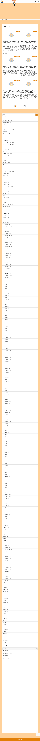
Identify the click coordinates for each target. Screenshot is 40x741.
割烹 (6, 160)
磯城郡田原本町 (8, 494)
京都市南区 (7, 368)
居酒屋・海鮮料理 (8, 149)
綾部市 (6, 383)
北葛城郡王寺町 (8, 498)
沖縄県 (6, 629)
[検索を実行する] (36, 115)
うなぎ (6, 164)
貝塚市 (6, 335)
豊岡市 (6, 472)
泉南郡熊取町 (8, 337)
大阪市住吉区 (8, 244)
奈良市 (7, 483)
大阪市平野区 (8, 251)
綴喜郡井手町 (8, 399)
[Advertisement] (20, 11)
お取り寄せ (7, 206)
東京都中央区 (8, 545)
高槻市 (7, 286)
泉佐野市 (7, 339)
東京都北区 (7, 547)
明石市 (7, 452)
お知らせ (6, 640)
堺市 (6, 321)
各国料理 (6, 182)
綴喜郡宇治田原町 (8, 401)
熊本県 (6, 622)
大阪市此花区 (8, 266)
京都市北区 (7, 366)
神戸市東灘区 (8, 419)
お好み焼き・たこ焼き (9, 171)
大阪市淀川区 (8, 273)
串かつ (6, 175)
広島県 (6, 600)
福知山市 (7, 377)
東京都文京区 (8, 562)
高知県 (6, 613)
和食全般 (7, 124)
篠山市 (6, 467)
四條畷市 (7, 306)
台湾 (5, 631)
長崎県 (6, 618)
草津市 (6, 509)
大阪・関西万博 (7, 122)
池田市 (7, 288)
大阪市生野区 (8, 248)
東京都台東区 (8, 551)
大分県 (6, 620)
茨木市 (7, 284)
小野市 (6, 441)
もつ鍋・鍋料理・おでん (9, 155)
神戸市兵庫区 (8, 421)
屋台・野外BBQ (7, 184)
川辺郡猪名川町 (8, 476)
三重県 (6, 525)
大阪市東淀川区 (8, 275)
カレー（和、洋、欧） (9, 142)
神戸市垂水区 (8, 425)
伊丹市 (7, 434)
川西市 (7, 436)
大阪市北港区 (8, 277)
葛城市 (6, 492)
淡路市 (6, 454)
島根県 (6, 604)
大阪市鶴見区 (8, 264)
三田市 (6, 445)
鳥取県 (6, 602)
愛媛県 (6, 611)
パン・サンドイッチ (8, 186)
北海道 (6, 529)
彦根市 (6, 507)
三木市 (6, 443)
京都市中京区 (8, 352)
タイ (5, 635)
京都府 (6, 346)
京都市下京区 (8, 350)
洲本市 (6, 456)
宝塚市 (7, 430)
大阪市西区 (8, 231)
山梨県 (6, 591)
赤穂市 (6, 474)
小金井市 (7, 580)
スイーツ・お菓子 (8, 191)
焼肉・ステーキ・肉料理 (9, 153)
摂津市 (7, 293)
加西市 (6, 450)
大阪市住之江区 (8, 242)
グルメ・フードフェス (8, 208)
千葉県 (6, 540)
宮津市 (6, 390)
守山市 (6, 520)
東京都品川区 (8, 556)
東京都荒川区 (8, 576)
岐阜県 (6, 593)
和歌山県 (6, 527)
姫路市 (7, 461)
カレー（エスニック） (9, 144)
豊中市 (7, 279)
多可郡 (6, 478)
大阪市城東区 (8, 262)
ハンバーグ (7, 166)
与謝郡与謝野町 (8, 394)
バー (5, 195)
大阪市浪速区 (8, 237)
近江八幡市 (7, 514)
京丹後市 (7, 392)
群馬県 (6, 538)
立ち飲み (6, 151)
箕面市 (7, 290)
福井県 (6, 587)
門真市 (7, 295)
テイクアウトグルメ (8, 204)
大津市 (7, 505)
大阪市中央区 (8, 226)
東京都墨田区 (8, 578)
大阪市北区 (8, 224)
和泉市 (6, 328)
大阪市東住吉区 (8, 246)
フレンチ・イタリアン (9, 129)
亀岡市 (6, 379)
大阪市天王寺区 (8, 233)
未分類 (6, 642)
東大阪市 (7, 310)
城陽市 (6, 388)
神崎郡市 (7, 465)
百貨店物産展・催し (8, 197)
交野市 (6, 304)
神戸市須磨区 (8, 423)
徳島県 (6, 607)
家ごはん (6, 217)
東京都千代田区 (8, 549)
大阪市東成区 (8, 253)
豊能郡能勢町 (8, 341)
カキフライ (7, 162)
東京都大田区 (8, 560)
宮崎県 (6, 624)
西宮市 (7, 432)
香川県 (6, 609)
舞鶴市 (7, 381)
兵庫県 (6, 405)
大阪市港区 (7, 257)
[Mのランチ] (2, 1)
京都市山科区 (8, 370)
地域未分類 (7, 638)
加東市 (6, 463)
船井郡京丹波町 (8, 403)
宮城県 (6, 536)
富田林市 (7, 326)
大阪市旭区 (7, 268)
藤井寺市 (7, 317)
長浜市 (6, 516)
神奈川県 (6, 582)
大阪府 (6, 222)
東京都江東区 (8, 571)
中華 (6, 131)
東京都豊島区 (8, 558)
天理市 (6, 485)
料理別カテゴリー (8, 120)
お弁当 (6, 202)
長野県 (6, 589)
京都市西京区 (8, 359)
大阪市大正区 (8, 255)
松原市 (6, 315)
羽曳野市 (7, 319)
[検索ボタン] (35, 1)
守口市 (7, 297)
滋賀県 (6, 503)
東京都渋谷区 (8, 565)
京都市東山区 (8, 361)
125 (24, 105)
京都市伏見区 (8, 363)
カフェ (6, 193)
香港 (5, 633)
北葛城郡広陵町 (8, 496)
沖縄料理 (6, 177)
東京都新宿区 (8, 567)
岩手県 (6, 534)
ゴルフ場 (6, 213)
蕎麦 (6, 140)
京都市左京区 (8, 357)
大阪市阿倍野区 (8, 235)
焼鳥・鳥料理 (7, 173)
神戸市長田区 (8, 414)
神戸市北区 (7, 408)
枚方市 (7, 299)
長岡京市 (7, 372)
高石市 (6, 330)
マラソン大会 (7, 215)
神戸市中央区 (8, 410)
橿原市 (6, 487)
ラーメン (7, 133)
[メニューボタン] (38, 1)
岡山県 (6, 598)
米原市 (6, 518)
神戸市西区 (7, 412)
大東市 (7, 308)
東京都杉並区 (8, 569)
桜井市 (6, 489)
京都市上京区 (8, 348)
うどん (6, 138)
